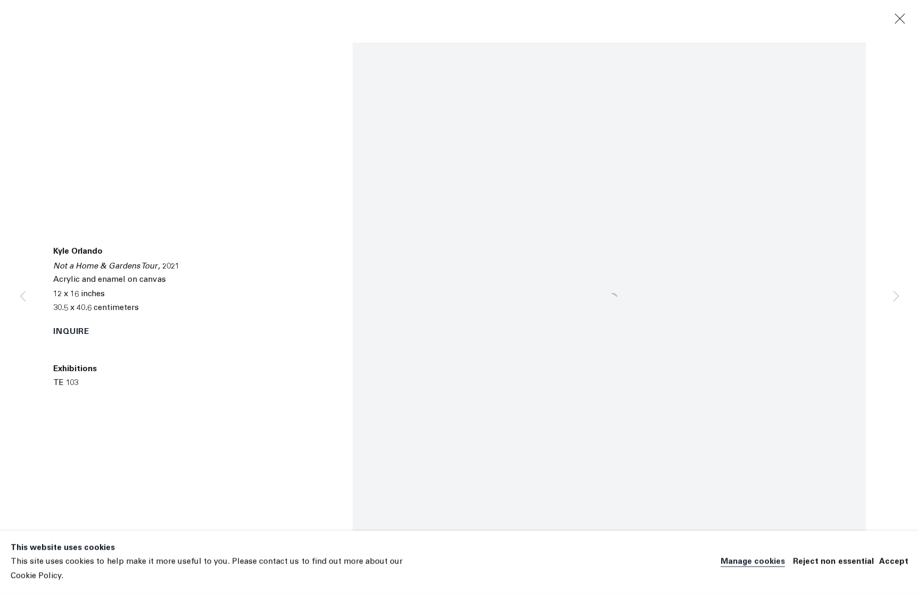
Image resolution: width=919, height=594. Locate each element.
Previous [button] (23, 297)
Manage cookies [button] (753, 562)
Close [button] (899, 19)
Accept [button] (893, 562)
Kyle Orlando (78, 252)
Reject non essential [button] (833, 562)
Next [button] (896, 297)
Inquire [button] (71, 332)
